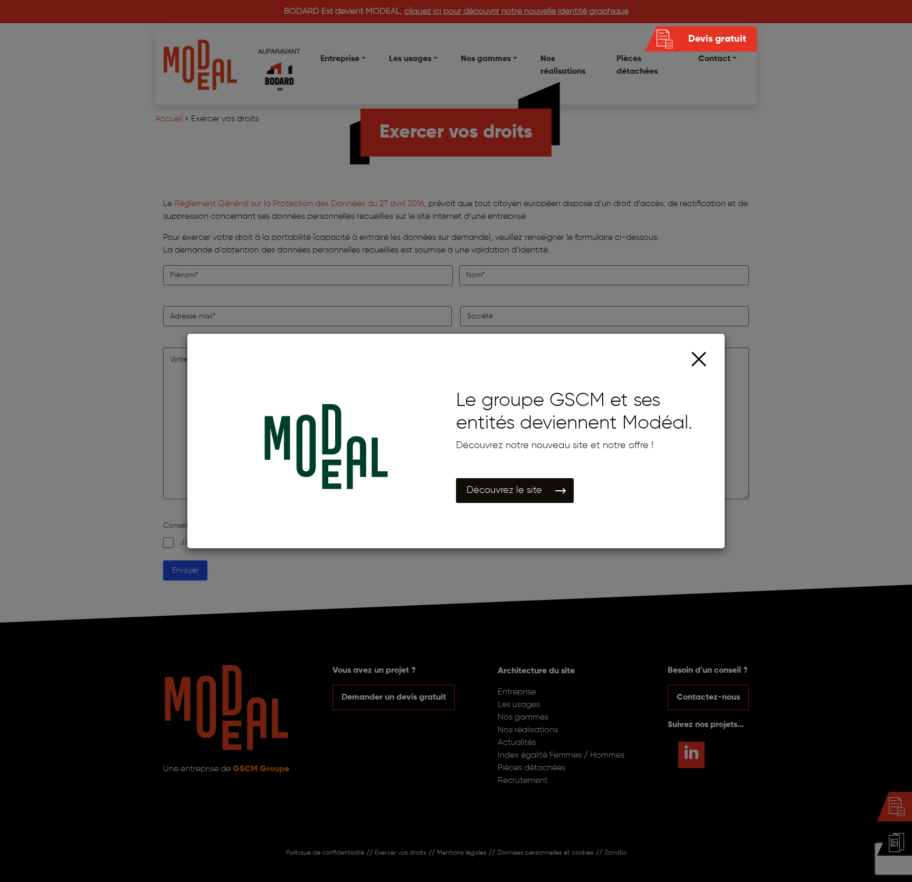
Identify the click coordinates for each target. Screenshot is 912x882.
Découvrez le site (504, 490)
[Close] (699, 359)
